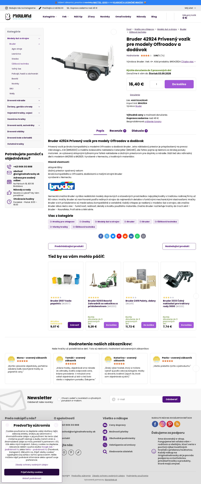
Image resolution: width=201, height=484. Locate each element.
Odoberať (171, 399)
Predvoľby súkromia (81, 475)
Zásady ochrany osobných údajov (108, 475)
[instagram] (162, 426)
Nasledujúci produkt (177, 246)
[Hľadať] (170, 17)
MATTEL (97, 2)
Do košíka (179, 84)
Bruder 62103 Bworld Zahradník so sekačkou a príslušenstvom (103, 303)
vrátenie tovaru (152, 121)
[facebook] (155, 426)
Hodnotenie (133, 55)
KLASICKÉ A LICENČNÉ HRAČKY (128, 2)
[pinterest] (169, 426)
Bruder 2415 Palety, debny (141, 300)
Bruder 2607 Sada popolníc (60, 302)
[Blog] (177, 426)
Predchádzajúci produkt (69, 246)
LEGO (105, 2)
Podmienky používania (137, 475)
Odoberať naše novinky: (40, 402)
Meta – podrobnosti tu (36, 449)
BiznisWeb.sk (111, 479)
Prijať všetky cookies (32, 472)
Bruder (139, 106)
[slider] (146, 56)
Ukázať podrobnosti (31, 478)
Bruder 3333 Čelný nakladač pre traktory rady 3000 (176, 303)
